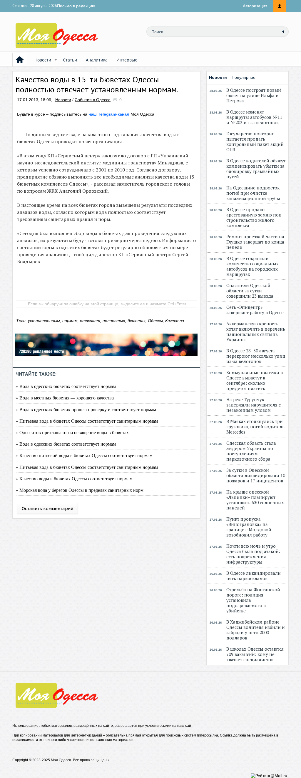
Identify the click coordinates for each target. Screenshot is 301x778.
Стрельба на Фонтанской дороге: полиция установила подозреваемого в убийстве (253, 600)
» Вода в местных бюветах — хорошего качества (65, 397)
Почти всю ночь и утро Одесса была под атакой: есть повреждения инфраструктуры (253, 553)
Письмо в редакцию (76, 6)
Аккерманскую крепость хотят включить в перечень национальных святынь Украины (255, 331)
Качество (174, 320)
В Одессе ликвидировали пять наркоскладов (253, 575)
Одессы (155, 320)
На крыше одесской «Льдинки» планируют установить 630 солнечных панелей (255, 499)
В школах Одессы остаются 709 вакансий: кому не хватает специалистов (255, 654)
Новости (42, 60)
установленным (44, 320)
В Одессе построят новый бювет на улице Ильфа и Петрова (253, 95)
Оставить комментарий (47, 508)
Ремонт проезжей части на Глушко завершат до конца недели (255, 242)
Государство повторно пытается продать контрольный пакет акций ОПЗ (255, 141)
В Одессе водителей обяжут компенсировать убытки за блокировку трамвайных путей (255, 168)
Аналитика (97, 60)
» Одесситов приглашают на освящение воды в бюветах (72, 432)
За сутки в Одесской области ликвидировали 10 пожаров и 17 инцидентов (255, 475)
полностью (114, 320)
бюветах (137, 320)
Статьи (70, 60)
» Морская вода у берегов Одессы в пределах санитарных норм (79, 490)
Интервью (127, 60)
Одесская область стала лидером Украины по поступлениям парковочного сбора (251, 451)
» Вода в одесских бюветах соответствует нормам (66, 386)
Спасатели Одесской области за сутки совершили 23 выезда (249, 291)
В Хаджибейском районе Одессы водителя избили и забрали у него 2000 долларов (255, 629)
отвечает (90, 320)
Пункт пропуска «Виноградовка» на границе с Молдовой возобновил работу (248, 526)
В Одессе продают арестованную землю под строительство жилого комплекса (254, 217)
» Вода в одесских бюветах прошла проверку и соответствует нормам (86, 409)
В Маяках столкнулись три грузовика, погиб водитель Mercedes (255, 426)
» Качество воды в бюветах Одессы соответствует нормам (74, 478)
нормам (70, 320)
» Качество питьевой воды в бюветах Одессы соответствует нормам (84, 455)
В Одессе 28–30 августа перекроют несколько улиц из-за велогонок (255, 356)
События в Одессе (93, 99)
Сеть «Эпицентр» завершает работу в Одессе (255, 309)
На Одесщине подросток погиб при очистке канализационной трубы (253, 193)
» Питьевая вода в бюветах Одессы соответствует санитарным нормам (87, 421)
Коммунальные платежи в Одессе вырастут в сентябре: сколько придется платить (254, 380)
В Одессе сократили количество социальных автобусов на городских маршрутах (252, 266)
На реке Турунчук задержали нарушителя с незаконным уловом (253, 405)
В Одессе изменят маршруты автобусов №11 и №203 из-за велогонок (254, 117)
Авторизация (255, 6)
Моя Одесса (121, 114)
